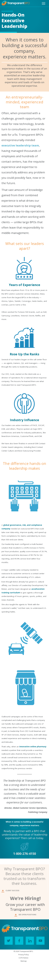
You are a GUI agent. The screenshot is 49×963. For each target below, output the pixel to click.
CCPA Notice (23, 958)
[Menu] (43, 3)
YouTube (40, 941)
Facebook (19, 941)
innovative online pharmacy (32, 746)
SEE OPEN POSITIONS (27, 914)
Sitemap (23, 961)
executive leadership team (20, 145)
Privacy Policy (23, 954)
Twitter (8, 941)
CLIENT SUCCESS (12, 890)
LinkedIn (30, 941)
